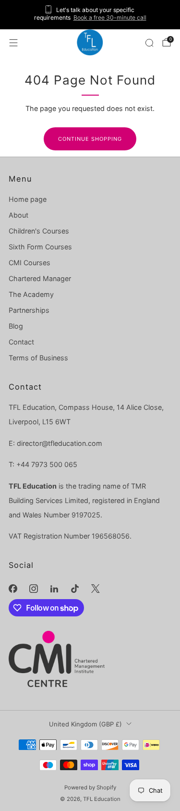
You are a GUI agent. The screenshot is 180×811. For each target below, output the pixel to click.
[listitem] (90, 14)
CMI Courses (29, 262)
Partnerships (29, 310)
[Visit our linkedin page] (54, 588)
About (18, 215)
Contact (21, 342)
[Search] (149, 43)
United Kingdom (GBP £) (85, 724)
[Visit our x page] (95, 588)
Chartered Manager (40, 278)
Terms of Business (38, 358)
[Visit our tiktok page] (75, 588)
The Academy (31, 294)
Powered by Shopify (90, 787)
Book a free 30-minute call (109, 17)
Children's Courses (39, 231)
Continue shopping (90, 138)
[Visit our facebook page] (12, 588)
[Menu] (13, 43)
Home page (28, 199)
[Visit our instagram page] (33, 588)
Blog (16, 326)
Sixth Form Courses (40, 247)
